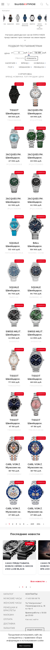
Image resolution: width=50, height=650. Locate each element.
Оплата (7, 619)
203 (32, 524)
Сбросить (19, 58)
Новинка (18, 76)
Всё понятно (25, 646)
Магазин (8, 615)
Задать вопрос (34, 630)
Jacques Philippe (39, 110)
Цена (41, 76)
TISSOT (14, 110)
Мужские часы (12, 598)
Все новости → (39, 581)
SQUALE (14, 243)
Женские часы (12, 603)
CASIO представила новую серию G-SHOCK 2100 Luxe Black (19, 566)
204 (38, 524)
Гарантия (9, 628)
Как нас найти (31, 619)
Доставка (9, 623)
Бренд (9, 76)
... (27, 524)
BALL (36, 243)
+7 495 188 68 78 (32, 598)
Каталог (8, 594)
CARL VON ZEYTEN (16, 464)
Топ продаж (31, 76)
